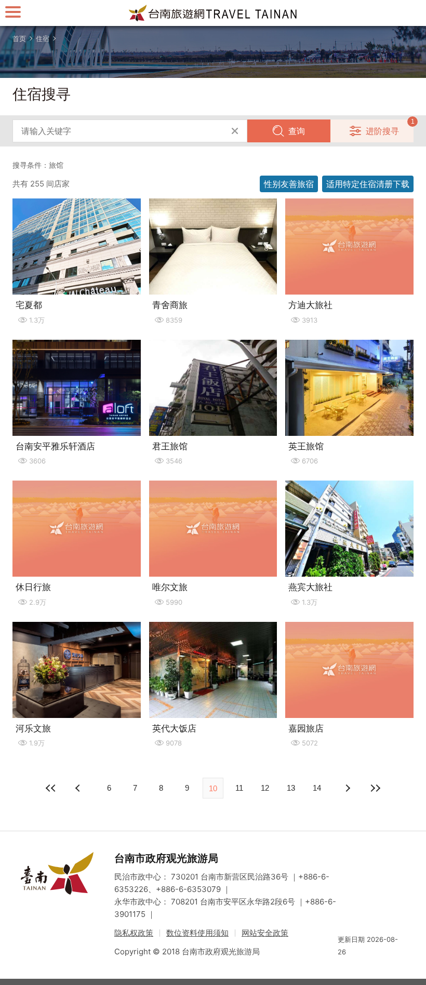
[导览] (13, 11)
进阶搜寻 (382, 131)
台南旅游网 (213, 13)
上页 (347, 788)
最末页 (375, 788)
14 (317, 787)
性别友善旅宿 (289, 184)
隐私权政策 (133, 933)
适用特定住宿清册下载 (367, 184)
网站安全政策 (265, 933)
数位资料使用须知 (197, 933)
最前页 (51, 788)
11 (239, 787)
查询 (296, 131)
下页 (79, 788)
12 (265, 787)
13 (291, 787)
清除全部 (235, 131)
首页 (19, 38)
